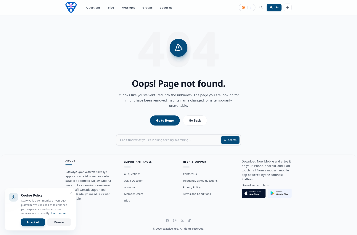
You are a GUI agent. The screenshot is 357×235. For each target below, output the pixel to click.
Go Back (195, 120)
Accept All (33, 222)
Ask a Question (133, 180)
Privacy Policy (192, 187)
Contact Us (190, 174)
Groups (147, 7)
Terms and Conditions (197, 194)
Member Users (133, 194)
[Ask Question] (288, 7)
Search (232, 140)
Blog (111, 7)
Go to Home (165, 120)
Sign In (274, 7)
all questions (132, 174)
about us (166, 7)
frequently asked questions (200, 180)
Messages (128, 7)
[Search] (261, 7)
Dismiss (59, 222)
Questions (93, 7)
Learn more (58, 213)
